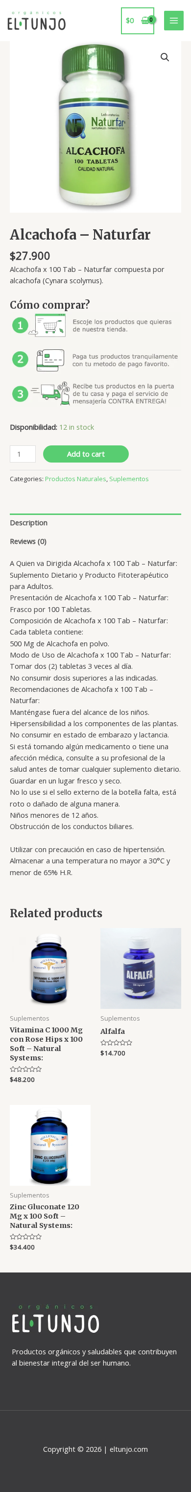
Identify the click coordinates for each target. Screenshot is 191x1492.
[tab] (95, 523)
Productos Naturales (75, 478)
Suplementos (129, 478)
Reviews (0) (28, 541)
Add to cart (86, 454)
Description (29, 522)
